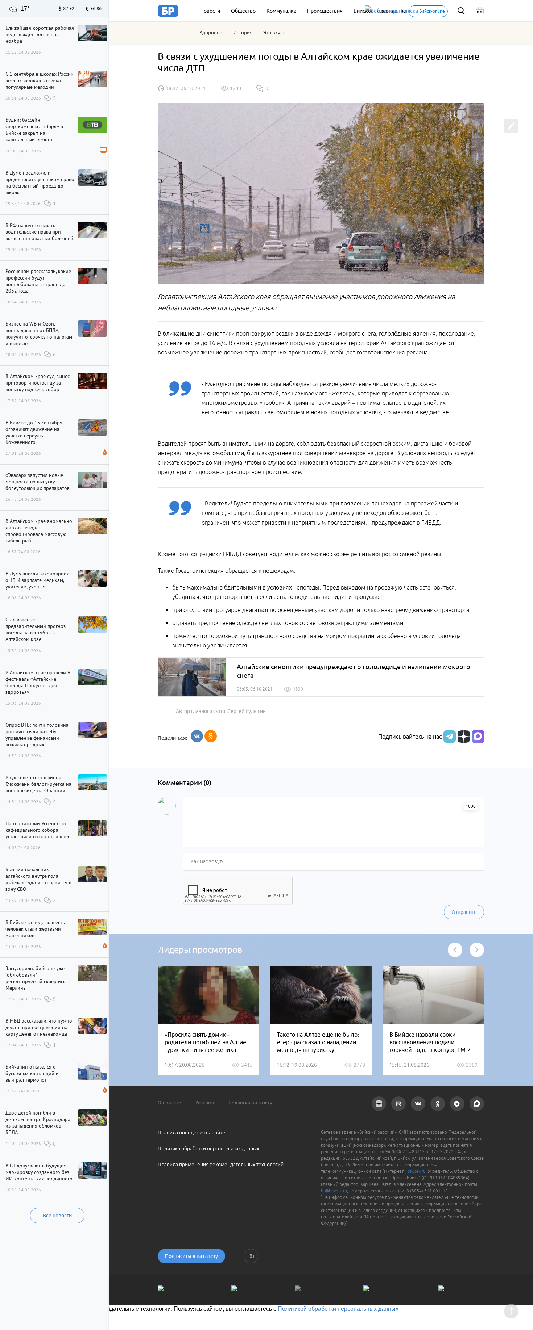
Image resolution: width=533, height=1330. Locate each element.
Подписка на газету (250, 1102)
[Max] (478, 736)
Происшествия (325, 11)
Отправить (463, 912)
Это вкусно (275, 32)
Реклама (204, 1102)
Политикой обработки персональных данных (338, 1309)
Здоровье (210, 32)
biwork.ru (417, 1171)
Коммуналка (281, 11)
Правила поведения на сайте (191, 1133)
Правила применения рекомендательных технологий (221, 1164)
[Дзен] (463, 736)
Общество (243, 11)
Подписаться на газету (191, 1256)
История (242, 32)
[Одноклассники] (210, 736)
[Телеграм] (449, 736)
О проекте (169, 1102)
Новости (210, 11)
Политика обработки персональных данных (208, 1148)
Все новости (57, 1215)
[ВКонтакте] (197, 736)
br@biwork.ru (334, 1190)
